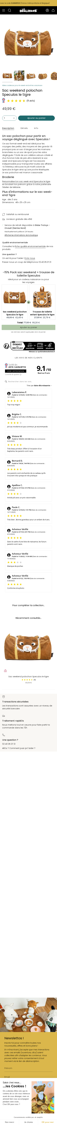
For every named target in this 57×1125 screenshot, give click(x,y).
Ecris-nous (30, 258)
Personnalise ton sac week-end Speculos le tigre (26, 181)
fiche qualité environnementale (30, 246)
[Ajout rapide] (5, 670)
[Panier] (53, 10)
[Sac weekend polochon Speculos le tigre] (28, 648)
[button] (9, 10)
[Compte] (47, 10)
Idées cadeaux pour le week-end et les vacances (22, 85)
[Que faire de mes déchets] (28, 347)
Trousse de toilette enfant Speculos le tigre (42, 313)
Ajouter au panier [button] (28, 327)
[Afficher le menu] (4, 10)
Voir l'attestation (15, 371)
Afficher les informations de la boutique (21, 235)
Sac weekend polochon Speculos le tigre (15, 313)
